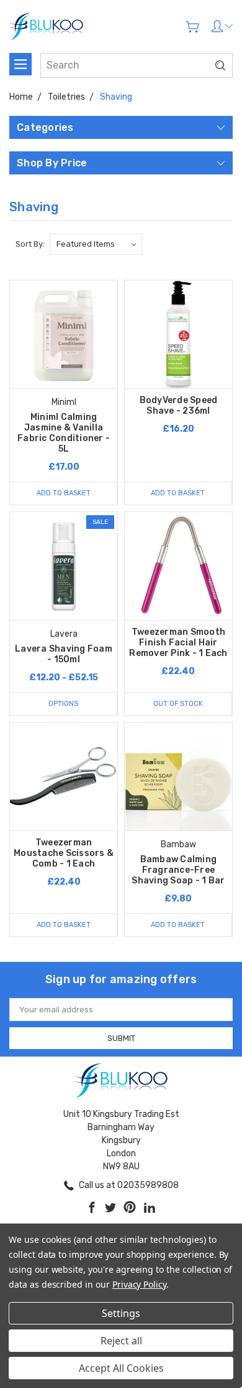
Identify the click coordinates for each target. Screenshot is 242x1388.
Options (63, 704)
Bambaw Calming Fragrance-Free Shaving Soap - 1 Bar (178, 870)
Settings (121, 1313)
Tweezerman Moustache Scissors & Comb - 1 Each (64, 853)
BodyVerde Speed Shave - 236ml (179, 405)
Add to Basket (64, 493)
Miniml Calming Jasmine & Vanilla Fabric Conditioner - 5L (63, 433)
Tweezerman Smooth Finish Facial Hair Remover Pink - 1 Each (178, 642)
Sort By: (30, 244)
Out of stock (178, 704)
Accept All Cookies (121, 1368)
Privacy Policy (139, 1284)
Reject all (121, 1341)
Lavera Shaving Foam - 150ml (63, 654)
